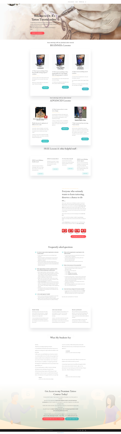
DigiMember (62, 432)
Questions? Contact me (71, 418)
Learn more (40, 173)
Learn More (45, 87)
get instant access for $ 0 (78, 236)
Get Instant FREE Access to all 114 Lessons (53, 418)
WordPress (51, 430)
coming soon (65, 128)
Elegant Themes (42, 430)
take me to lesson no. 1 (37, 33)
